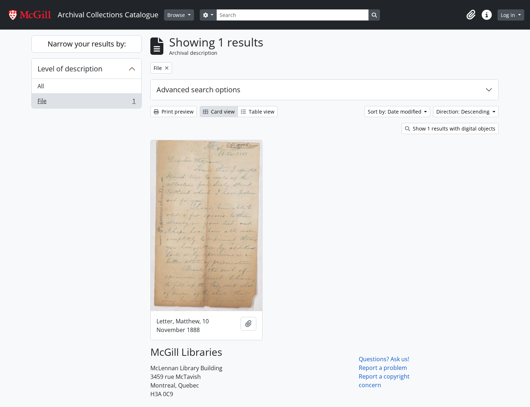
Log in (509, 15)
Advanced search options (198, 89)
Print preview (177, 111)
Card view (222, 111)
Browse (176, 15)
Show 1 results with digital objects (453, 128)
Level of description (69, 69)
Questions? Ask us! (384, 359)
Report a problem (383, 368)
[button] (471, 15)
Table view (260, 111)
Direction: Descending (463, 111)
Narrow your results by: (87, 44)
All (40, 86)
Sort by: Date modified (395, 111)
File (86, 102)
